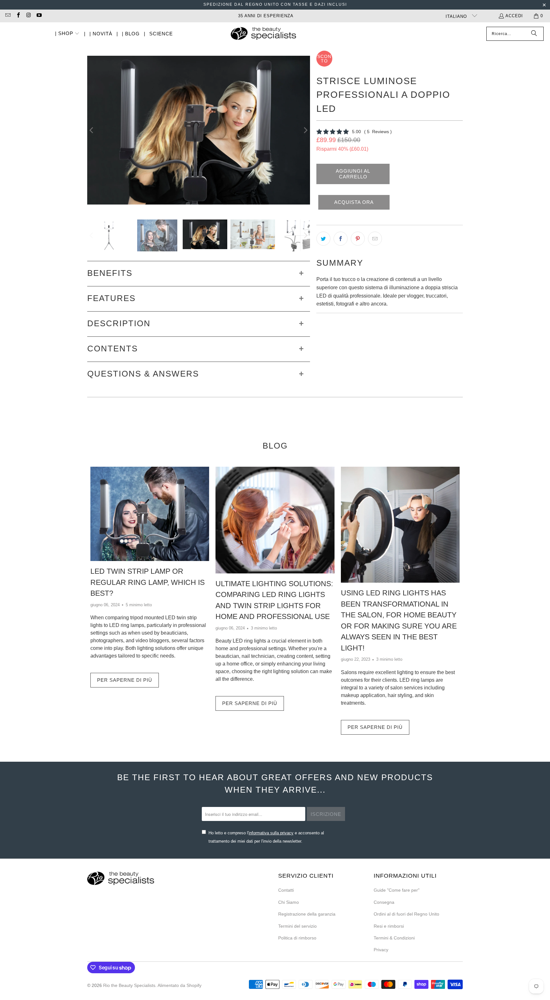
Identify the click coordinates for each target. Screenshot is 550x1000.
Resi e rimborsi (389, 926)
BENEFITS (109, 273)
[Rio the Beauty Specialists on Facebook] (18, 15)
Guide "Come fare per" (397, 890)
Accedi (514, 15)
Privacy (381, 949)
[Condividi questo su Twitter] (323, 239)
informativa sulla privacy (271, 833)
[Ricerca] (534, 34)
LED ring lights (249, 641)
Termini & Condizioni (394, 937)
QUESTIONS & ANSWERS (143, 373)
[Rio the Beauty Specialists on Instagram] (28, 15)
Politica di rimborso (297, 937)
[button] (67, 33)
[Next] (305, 130)
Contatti (286, 890)
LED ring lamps (126, 625)
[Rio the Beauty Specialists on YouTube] (38, 15)
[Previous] (92, 130)
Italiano (457, 16)
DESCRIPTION (119, 323)
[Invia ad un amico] (375, 239)
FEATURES (111, 298)
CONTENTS (112, 348)
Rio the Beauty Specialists (129, 985)
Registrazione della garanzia (306, 914)
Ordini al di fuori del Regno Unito (406, 914)
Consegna (384, 902)
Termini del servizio (297, 926)
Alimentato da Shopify (179, 985)
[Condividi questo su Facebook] (341, 239)
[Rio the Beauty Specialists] (263, 34)
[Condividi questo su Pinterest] (358, 239)
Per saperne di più (124, 680)
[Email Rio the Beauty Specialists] (8, 15)
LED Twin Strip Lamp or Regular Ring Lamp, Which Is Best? (147, 582)
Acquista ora (354, 202)
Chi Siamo (288, 902)
